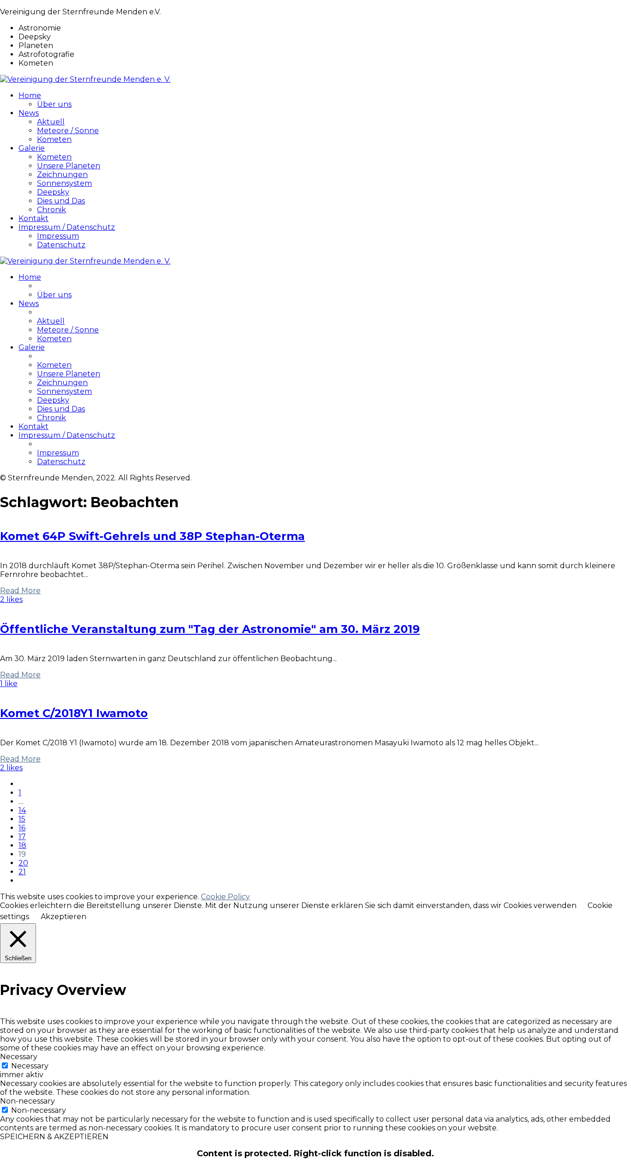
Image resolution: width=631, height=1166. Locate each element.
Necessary (30, 1066)
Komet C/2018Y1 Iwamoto (74, 713)
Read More (20, 590)
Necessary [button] (18, 1056)
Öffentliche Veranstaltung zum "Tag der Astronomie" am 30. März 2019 (210, 629)
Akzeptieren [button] (63, 916)
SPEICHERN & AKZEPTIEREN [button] (54, 1136)
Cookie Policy (225, 896)
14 (22, 810)
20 (23, 863)
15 (21, 819)
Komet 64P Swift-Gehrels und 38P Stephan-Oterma (152, 536)
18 (22, 845)
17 (22, 836)
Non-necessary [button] (27, 1101)
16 (21, 827)
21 (22, 871)
